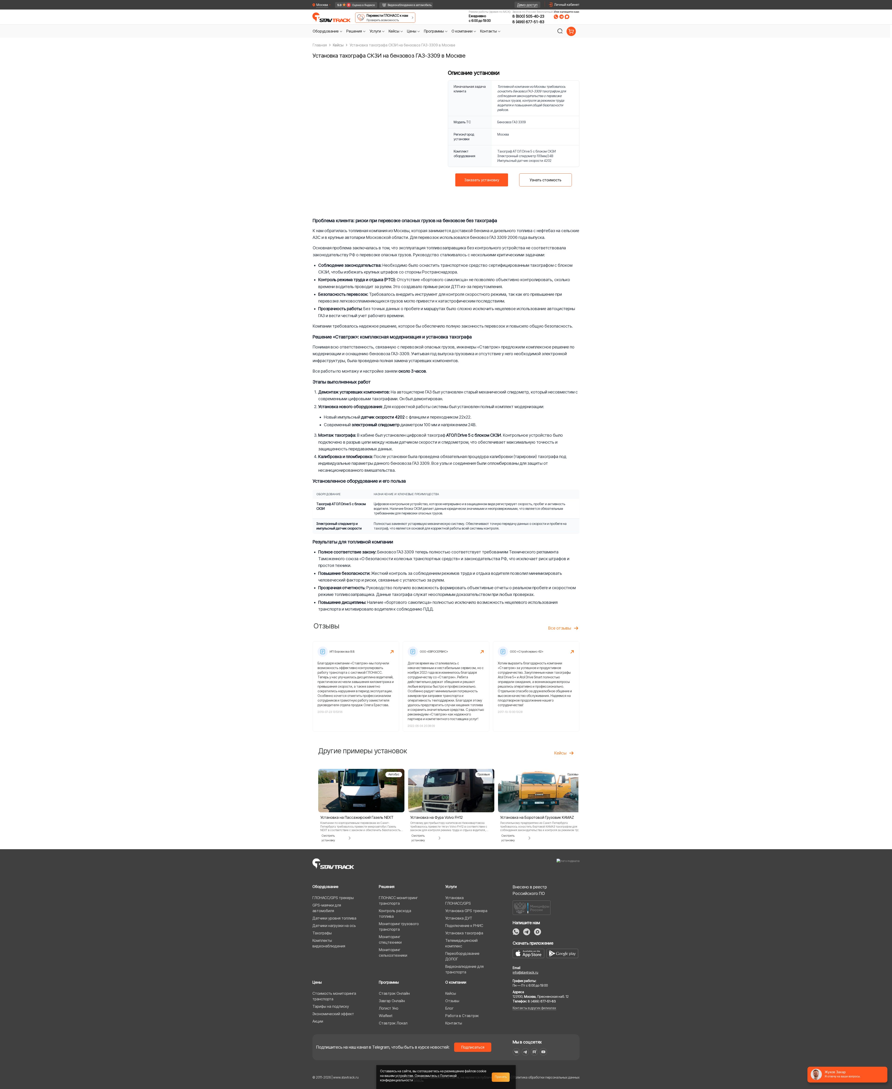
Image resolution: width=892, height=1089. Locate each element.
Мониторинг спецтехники (390, 939)
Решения (386, 886)
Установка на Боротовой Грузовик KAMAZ (537, 817)
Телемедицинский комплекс (461, 943)
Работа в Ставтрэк (462, 1015)
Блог (449, 1008)
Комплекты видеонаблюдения (328, 943)
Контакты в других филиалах (534, 1008)
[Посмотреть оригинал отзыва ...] (356, 686)
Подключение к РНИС (464, 925)
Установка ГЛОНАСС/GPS (458, 900)
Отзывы (452, 1000)
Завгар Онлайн (392, 1000)
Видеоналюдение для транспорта (464, 969)
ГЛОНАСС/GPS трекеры (333, 897)
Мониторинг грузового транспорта (399, 926)
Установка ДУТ (458, 918)
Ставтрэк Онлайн (394, 993)
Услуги (451, 886)
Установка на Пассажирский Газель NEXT (357, 817)
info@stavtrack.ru (525, 972)
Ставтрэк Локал (393, 1023)
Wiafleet (385, 1015)
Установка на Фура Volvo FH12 (436, 817)
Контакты (453, 1023)
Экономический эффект (333, 1013)
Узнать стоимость (545, 180)
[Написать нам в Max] (537, 931)
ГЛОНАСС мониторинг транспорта (398, 900)
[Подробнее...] (361, 790)
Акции (317, 1021)
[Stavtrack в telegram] (525, 1052)
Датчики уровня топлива (334, 918)
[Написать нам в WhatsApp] (556, 16)
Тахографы (322, 933)
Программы (389, 982)
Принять (501, 1077)
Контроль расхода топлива (395, 913)
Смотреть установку (328, 838)
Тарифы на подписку (330, 1006)
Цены (317, 982)
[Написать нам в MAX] (567, 16)
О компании (455, 982)
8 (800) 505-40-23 (528, 16)
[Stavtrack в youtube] (543, 1052)
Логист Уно (388, 1008)
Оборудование (325, 886)
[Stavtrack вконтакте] (516, 1052)
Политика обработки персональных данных (546, 1077)
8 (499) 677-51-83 (528, 22)
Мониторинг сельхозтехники (393, 952)
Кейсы (450, 993)
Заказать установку (481, 180)
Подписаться (472, 1047)
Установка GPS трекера (466, 910)
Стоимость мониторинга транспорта (334, 996)
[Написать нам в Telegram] (561, 16)
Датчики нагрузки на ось (334, 925)
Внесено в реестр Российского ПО (530, 890)
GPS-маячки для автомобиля (326, 908)
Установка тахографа (464, 933)
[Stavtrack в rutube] (534, 1052)
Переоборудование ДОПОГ (462, 956)
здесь (418, 1080)
